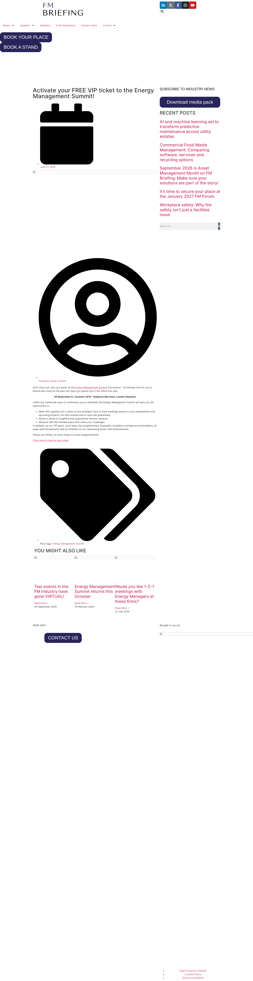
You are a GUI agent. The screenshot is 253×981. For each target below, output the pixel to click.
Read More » (41, 603)
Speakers (45, 25)
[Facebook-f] (178, 5)
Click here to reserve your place (50, 440)
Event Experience (65, 25)
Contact (107, 25)
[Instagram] (185, 5)
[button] (162, 11)
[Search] (219, 226)
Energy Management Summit (91, 387)
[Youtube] (192, 5)
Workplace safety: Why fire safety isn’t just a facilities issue (186, 209)
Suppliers (25, 25)
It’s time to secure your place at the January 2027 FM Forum (190, 194)
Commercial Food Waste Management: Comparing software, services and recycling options (184, 152)
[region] (126, 70)
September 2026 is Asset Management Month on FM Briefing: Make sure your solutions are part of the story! (189, 175)
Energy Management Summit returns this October (95, 591)
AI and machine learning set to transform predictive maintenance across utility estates (189, 129)
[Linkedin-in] (163, 5)
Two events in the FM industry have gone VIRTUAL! (51, 591)
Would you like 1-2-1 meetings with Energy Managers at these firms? (134, 594)
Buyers (6, 25)
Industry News (89, 25)
